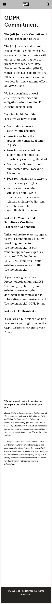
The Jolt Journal (40, 413)
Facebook (8, 422)
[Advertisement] (26, 369)
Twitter (43, 416)
